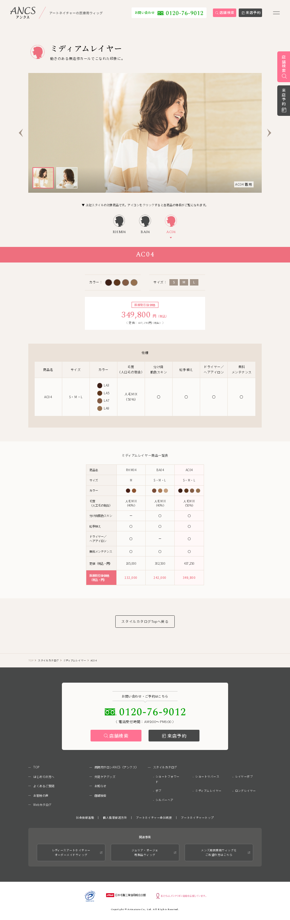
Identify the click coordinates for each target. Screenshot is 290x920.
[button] (43, 177)
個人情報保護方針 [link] (115, 817)
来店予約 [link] (283, 97)
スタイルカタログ (48, 660)
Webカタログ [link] (42, 804)
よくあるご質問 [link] (43, 786)
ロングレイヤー (245, 790)
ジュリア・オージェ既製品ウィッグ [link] (145, 852)
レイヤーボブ (244, 776)
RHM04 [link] (119, 232)
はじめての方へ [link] (43, 776)
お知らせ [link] (100, 786)
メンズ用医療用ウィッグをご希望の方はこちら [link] (219, 852)
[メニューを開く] (276, 12)
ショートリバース (207, 776)
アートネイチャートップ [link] (197, 817)
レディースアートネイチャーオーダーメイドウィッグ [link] (71, 852)
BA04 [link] (145, 232)
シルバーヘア (165, 800)
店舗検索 (119, 735)
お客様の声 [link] (40, 795)
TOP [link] (31, 660)
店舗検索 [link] (283, 64)
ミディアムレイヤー (208, 790)
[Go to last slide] (21, 133)
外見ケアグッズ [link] (105, 776)
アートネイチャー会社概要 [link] (154, 817)
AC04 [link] (170, 232)
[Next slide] (269, 133)
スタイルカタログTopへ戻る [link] (144, 621)
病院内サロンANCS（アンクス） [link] (116, 767)
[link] (56, 13)
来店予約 (177, 735)
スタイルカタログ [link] (165, 767)
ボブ (159, 790)
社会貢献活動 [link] (85, 817)
